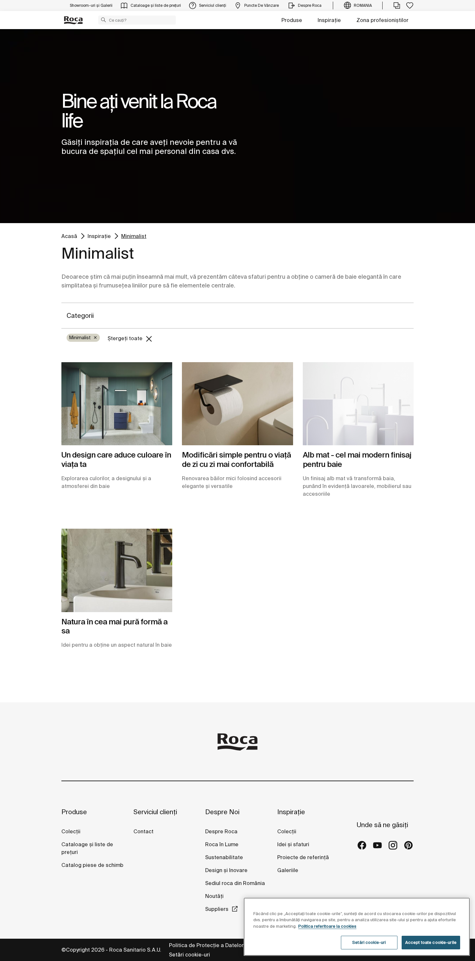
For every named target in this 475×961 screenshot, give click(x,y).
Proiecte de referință (303, 857)
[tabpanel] (237, 126)
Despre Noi (222, 811)
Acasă (69, 236)
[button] (103, 19)
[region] (357, 927)
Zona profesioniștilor (382, 20)
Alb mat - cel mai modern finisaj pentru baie (357, 459)
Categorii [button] (80, 315)
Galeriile (287, 870)
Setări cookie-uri (189, 954)
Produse (291, 20)
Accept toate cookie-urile (431, 942)
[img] (116, 403)
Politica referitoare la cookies (327, 926)
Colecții (70, 831)
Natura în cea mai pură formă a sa (114, 626)
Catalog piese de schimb (92, 865)
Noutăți (215, 896)
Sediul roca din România (235, 883)
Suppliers (216, 909)
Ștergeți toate (126, 338)
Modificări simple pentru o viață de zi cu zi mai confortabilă (236, 459)
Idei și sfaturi (293, 844)
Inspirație (329, 20)
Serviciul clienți (155, 811)
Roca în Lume (221, 844)
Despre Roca (221, 831)
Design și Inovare (226, 870)
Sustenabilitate (224, 857)
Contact (143, 831)
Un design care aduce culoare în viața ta (116, 459)
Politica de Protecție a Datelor (207, 945)
